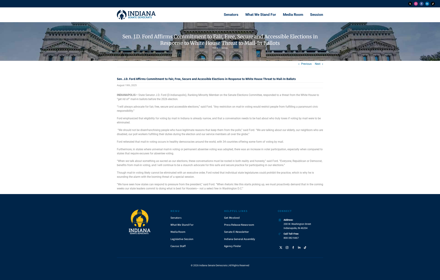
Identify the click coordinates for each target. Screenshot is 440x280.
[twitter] (410, 4)
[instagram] (416, 4)
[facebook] (422, 4)
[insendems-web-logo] (136, 11)
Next (317, 63)
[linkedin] (427, 4)
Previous (306, 63)
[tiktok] (433, 4)
